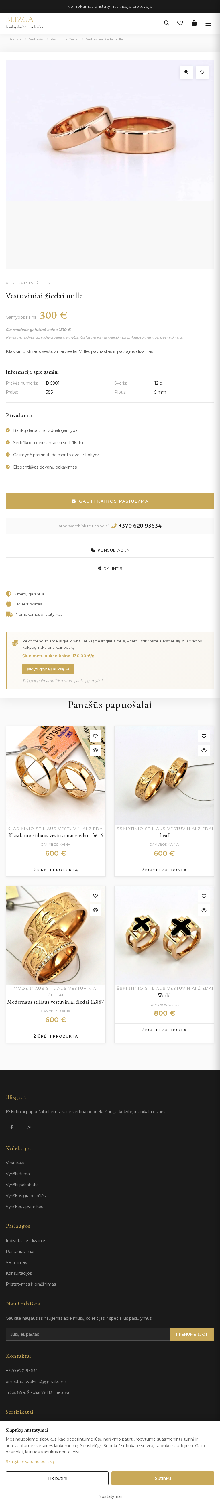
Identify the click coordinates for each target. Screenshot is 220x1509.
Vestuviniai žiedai (64, 39)
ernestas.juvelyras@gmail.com (36, 1381)
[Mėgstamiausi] (180, 23)
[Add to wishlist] (95, 736)
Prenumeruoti (192, 1334)
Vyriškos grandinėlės (26, 1195)
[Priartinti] (186, 72)
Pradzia (15, 39)
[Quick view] (95, 750)
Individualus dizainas (26, 1240)
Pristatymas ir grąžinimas (31, 1284)
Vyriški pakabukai (23, 1184)
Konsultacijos (19, 1273)
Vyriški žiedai (18, 1173)
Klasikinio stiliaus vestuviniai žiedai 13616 (55, 835)
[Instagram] (28, 1127)
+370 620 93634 (140, 526)
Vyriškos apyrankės (24, 1206)
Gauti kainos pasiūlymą (114, 501)
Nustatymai (110, 1496)
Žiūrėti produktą (56, 869)
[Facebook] (11, 1127)
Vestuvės (36, 39)
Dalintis (113, 568)
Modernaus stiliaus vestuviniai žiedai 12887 (55, 1001)
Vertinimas (16, 1262)
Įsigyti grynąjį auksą (45, 669)
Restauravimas (20, 1251)
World (164, 995)
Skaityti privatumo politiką (30, 1461)
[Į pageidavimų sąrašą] (202, 72)
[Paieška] (167, 23)
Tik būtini (57, 1478)
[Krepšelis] (194, 23)
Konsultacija (113, 550)
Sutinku (163, 1478)
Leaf (164, 835)
